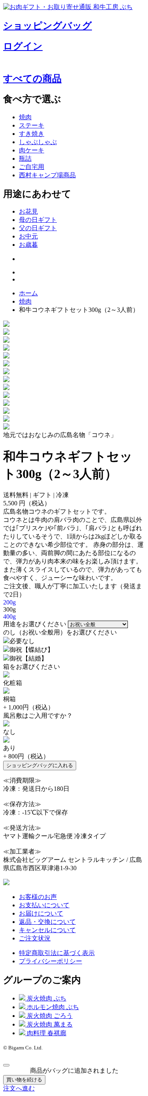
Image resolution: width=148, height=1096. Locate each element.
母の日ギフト (38, 219)
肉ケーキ (31, 150)
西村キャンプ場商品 (47, 175)
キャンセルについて (47, 930)
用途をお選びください (34, 624)
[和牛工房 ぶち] (6, 883)
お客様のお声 (38, 896)
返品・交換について (47, 921)
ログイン (23, 46)
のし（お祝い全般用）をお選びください (60, 632)
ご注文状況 (35, 938)
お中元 (28, 236)
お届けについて (41, 913)
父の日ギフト (38, 228)
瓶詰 (25, 158)
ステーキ (31, 125)
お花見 (28, 211)
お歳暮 (28, 244)
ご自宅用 (31, 166)
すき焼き (31, 133)
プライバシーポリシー (50, 961)
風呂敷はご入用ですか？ (38, 715)
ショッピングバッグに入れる (39, 765)
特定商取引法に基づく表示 (57, 953)
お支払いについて (44, 905)
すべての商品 (32, 78)
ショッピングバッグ (47, 26)
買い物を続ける (24, 1080)
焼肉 (25, 117)
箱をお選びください (31, 666)
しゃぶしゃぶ (38, 142)
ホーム (28, 293)
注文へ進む (19, 1088)
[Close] (6, 1065)
